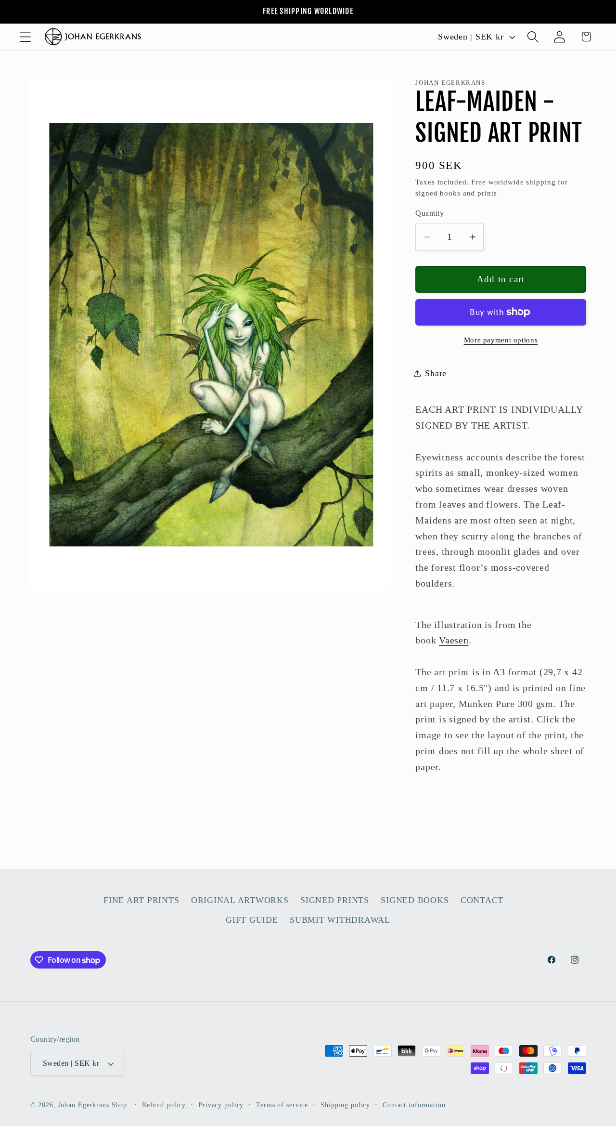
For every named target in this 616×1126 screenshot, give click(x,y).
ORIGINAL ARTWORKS (240, 900)
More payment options (501, 340)
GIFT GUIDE (252, 920)
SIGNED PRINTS (334, 900)
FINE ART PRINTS (141, 900)
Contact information (414, 1105)
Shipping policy (345, 1105)
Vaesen (454, 640)
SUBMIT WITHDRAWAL (340, 920)
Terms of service (282, 1105)
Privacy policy (221, 1105)
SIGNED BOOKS (415, 900)
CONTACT (482, 900)
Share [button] (436, 373)
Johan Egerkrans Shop (93, 1105)
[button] (25, 37)
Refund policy (164, 1105)
